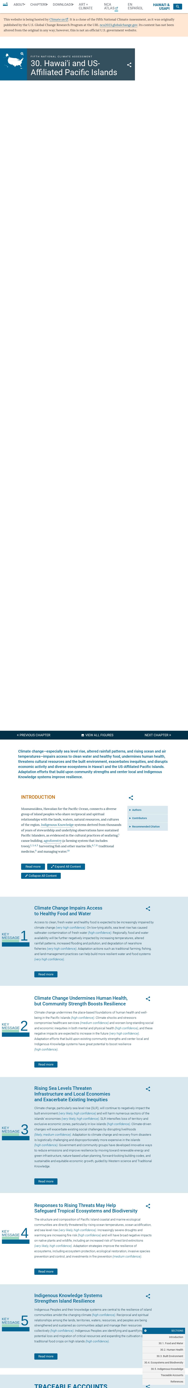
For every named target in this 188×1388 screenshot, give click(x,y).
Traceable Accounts (172, 1375)
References (177, 1381)
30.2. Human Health (171, 1349)
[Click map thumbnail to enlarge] (14, 60)
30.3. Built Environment (170, 1356)
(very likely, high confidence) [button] (77, 1113)
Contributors (139, 818)
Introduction (176, 1337)
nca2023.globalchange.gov (118, 25)
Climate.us (57, 19)
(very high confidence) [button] (70, 927)
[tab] (163, 1337)
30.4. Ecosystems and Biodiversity (163, 1362)
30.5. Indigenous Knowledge (167, 1368)
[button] (129, 64)
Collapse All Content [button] (42, 876)
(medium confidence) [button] (94, 1023)
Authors (136, 809)
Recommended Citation (146, 826)
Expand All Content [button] (67, 866)
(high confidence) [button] (99, 932)
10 (68, 850)
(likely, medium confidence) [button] (52, 1134)
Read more (33, 866)
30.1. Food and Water (171, 1343)
